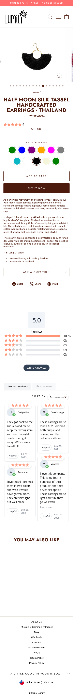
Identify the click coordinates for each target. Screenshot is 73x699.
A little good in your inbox (35, 673)
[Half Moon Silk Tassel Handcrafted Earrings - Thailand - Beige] (25, 599)
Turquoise (17, 161)
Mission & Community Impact (37, 626)
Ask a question (36, 271)
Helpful (13, 455)
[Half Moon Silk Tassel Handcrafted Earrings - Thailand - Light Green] (15, 603)
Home (35, 92)
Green (12, 150)
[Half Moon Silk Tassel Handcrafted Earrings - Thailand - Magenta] (25, 595)
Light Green (56, 161)
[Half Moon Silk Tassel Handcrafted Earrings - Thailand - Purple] (15, 595)
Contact (36, 642)
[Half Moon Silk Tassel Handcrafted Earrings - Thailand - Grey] (6, 599)
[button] (36, 124)
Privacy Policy (36, 662)
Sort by (39, 396)
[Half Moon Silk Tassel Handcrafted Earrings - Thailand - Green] (6, 595)
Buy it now (36, 188)
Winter (27, 161)
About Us (36, 621)
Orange (41, 150)
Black (36, 161)
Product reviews (18, 386)
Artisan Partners (36, 647)
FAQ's (36, 652)
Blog (36, 632)
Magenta (51, 150)
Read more (46, 507)
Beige (46, 161)
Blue (22, 150)
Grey (61, 150)
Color (36, 142)
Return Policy (36, 657)
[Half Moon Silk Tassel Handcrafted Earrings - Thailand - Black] (20, 599)
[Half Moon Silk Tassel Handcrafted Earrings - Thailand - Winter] (15, 599)
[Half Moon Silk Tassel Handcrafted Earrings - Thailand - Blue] (11, 595)
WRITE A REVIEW (36, 367)
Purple (32, 150)
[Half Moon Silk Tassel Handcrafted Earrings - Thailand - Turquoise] (11, 599)
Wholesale (36, 637)
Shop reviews (44, 386)
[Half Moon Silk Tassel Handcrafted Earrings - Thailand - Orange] (20, 595)
